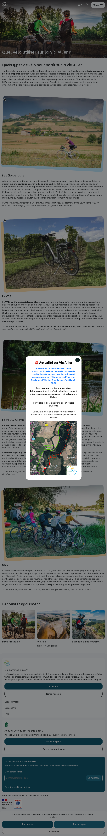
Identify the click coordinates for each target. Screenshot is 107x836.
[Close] (77, 360)
